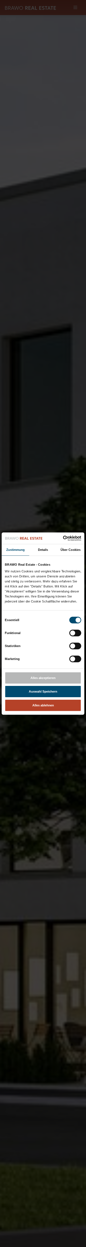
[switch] (75, 633)
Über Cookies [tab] (71, 549)
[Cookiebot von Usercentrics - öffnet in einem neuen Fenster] (63, 538)
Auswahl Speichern (43, 691)
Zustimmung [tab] (15, 549)
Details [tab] (43, 549)
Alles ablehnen (43, 705)
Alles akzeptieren (43, 678)
